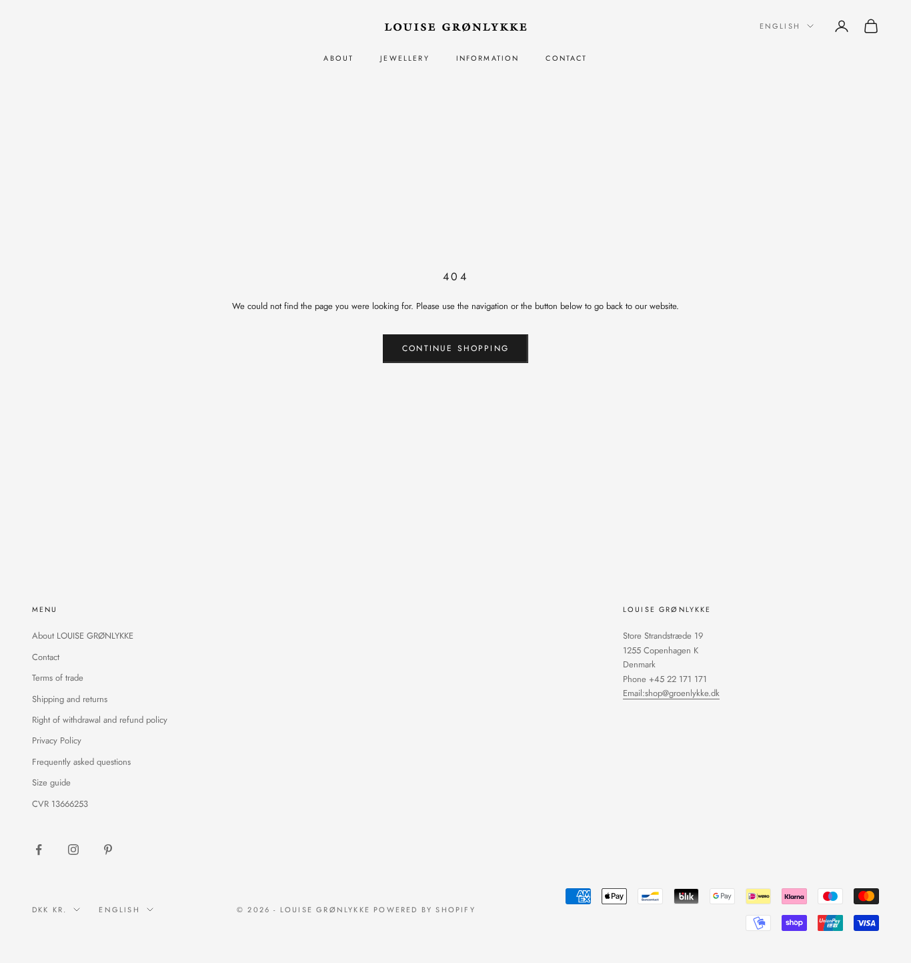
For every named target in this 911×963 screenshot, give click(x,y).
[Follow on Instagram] (73, 849)
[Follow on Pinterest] (108, 849)
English (780, 26)
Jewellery (404, 58)
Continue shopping (455, 348)
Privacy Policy (56, 740)
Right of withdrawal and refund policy (99, 719)
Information (488, 58)
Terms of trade (57, 677)
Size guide (51, 782)
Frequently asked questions (81, 761)
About (338, 58)
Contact (566, 58)
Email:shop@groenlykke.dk (671, 693)
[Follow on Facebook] (38, 849)
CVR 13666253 (60, 803)
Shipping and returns (69, 699)
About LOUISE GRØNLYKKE (82, 635)
